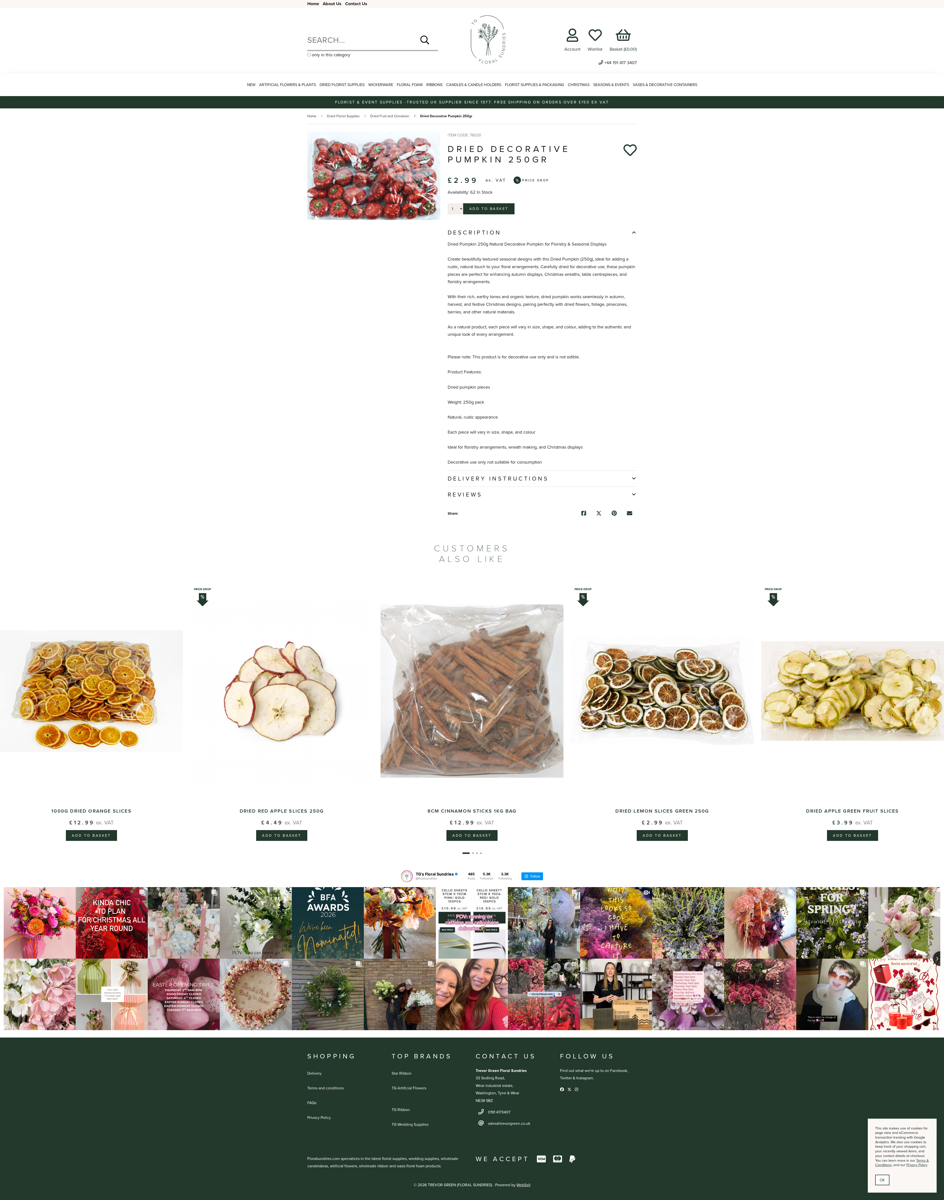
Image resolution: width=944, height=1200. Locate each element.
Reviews (465, 494)
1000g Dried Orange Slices (91, 810)
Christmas (579, 85)
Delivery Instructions (498, 478)
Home (313, 3)
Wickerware (380, 85)
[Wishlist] (630, 150)
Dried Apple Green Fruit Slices (852, 810)
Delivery (314, 1073)
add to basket (489, 208)
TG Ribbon (401, 1109)
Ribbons (434, 85)
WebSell (523, 1185)
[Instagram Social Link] (576, 1089)
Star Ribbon (402, 1073)
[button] (466, 853)
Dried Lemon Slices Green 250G (662, 810)
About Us (332, 3)
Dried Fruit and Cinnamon (389, 116)
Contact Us (356, 3)
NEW (251, 85)
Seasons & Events (611, 85)
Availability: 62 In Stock (470, 192)
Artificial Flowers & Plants (287, 85)
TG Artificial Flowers (409, 1088)
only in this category (330, 55)
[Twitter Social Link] (569, 1089)
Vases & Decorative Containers (665, 85)
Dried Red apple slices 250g (282, 810)
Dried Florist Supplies (342, 85)
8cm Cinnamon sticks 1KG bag (472, 810)
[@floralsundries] (407, 876)
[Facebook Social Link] (562, 1089)
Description (475, 232)
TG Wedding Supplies (410, 1124)
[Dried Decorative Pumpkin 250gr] (373, 176)
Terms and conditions (325, 1088)
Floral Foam (410, 85)
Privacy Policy (319, 1117)
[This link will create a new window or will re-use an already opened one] (583, 513)
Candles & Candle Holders (473, 85)
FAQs (311, 1103)
